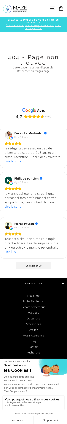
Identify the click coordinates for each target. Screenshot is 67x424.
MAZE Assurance (33, 335)
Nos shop (33, 295)
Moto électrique (33, 301)
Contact (33, 347)
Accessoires (33, 324)
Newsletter (33, 283)
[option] (33, 24)
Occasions (33, 318)
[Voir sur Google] (8, 135)
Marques (33, 312)
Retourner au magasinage (33, 71)
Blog (33, 341)
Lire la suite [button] (13, 161)
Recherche (33, 352)
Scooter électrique (33, 307)
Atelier (33, 330)
